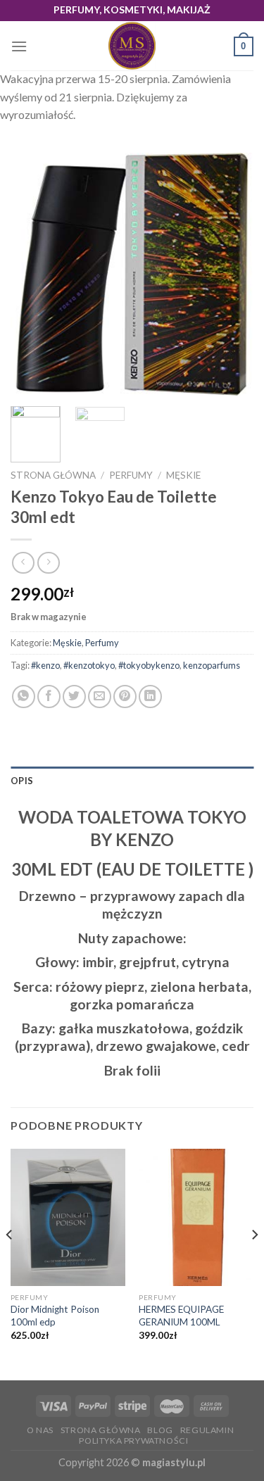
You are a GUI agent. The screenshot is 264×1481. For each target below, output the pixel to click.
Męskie (183, 475)
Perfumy (131, 475)
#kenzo (45, 665)
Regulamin (207, 1430)
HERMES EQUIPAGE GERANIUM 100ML (181, 1316)
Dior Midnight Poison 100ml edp (55, 1316)
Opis (22, 780)
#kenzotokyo (89, 665)
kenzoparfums (211, 665)
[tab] (132, 781)
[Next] (231, 274)
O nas (40, 1430)
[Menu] (19, 46)
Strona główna (53, 475)
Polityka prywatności (133, 1440)
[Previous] (33, 274)
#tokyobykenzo (149, 665)
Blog (159, 1430)
